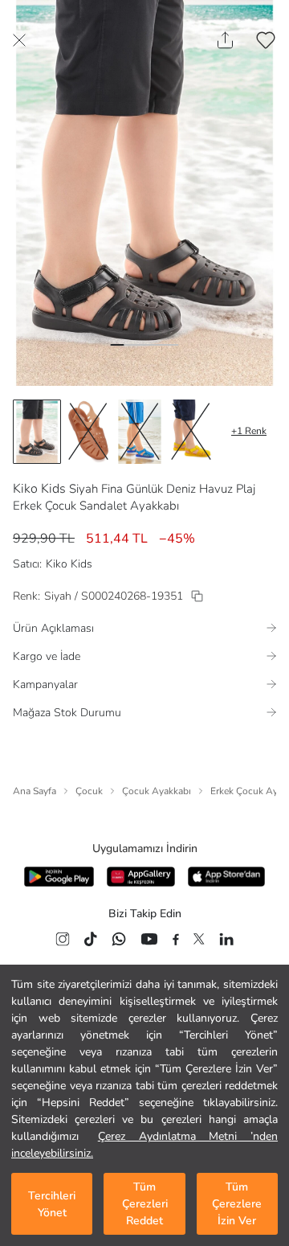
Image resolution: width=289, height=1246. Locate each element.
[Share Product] (225, 40)
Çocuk (89, 791)
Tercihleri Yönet (51, 1204)
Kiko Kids (39, 489)
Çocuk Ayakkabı (156, 791)
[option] (37, 432)
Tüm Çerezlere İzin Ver (237, 1203)
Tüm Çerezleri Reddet (145, 1203)
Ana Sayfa (34, 791)
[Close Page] (19, 40)
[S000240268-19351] (197, 596)
